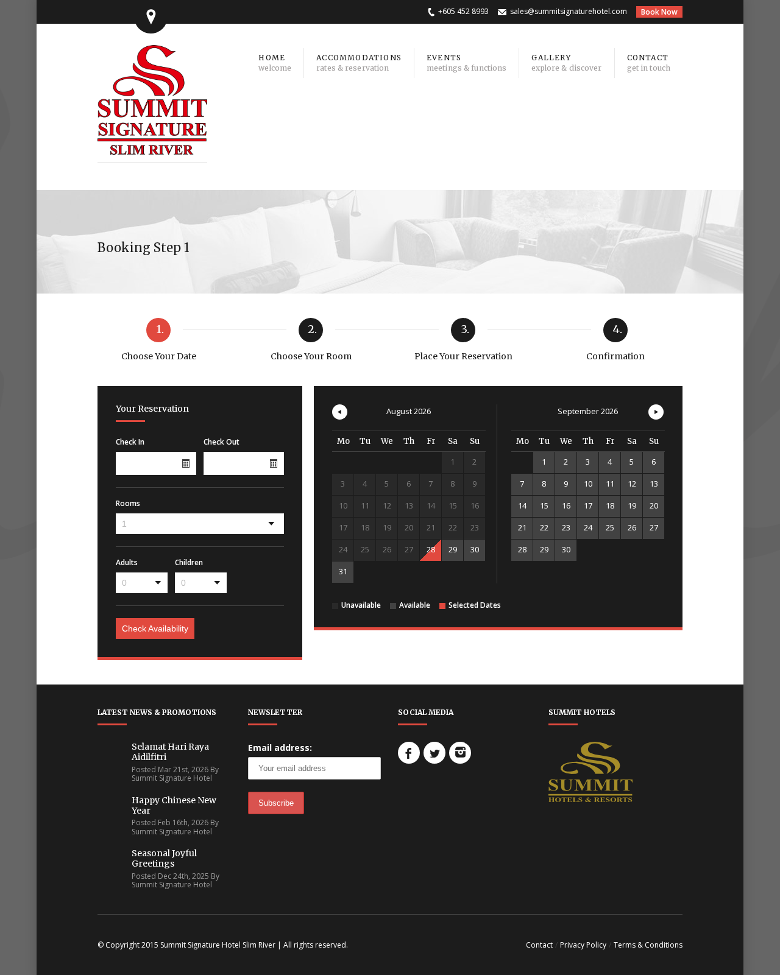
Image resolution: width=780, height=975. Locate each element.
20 (654, 505)
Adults (127, 562)
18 (610, 505)
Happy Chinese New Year (174, 805)
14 (522, 505)
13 (654, 483)
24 (588, 527)
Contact (539, 945)
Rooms (128, 503)
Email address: (280, 747)
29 (452, 549)
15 (544, 505)
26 (632, 527)
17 (588, 505)
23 (566, 527)
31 (343, 571)
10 (588, 483)
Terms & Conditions (648, 945)
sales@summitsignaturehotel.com (568, 11)
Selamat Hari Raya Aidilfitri (170, 751)
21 (522, 527)
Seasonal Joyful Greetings (164, 858)
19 (632, 505)
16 (566, 505)
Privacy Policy (583, 945)
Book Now (659, 12)
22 (544, 527)
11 (610, 483)
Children (189, 562)
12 (632, 483)
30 (474, 549)
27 (654, 527)
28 (431, 549)
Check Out (221, 442)
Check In (130, 442)
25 (610, 527)
